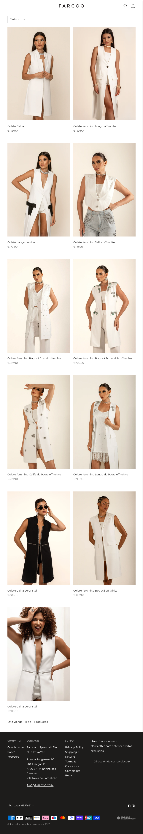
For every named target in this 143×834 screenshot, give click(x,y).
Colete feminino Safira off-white (94, 242)
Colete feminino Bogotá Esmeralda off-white (102, 358)
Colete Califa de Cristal (22, 590)
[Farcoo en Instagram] (133, 806)
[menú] (10, 6)
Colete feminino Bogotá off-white (95, 590)
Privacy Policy (74, 747)
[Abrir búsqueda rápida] (125, 6)
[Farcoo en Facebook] (129, 806)
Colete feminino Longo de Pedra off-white (100, 474)
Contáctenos (15, 747)
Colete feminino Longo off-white (94, 126)
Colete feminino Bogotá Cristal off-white (34, 358)
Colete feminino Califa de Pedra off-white (34, 474)
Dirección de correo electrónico (112, 757)
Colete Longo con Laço (22, 242)
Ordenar (15, 19)
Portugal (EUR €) (20, 805)
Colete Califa (15, 126)
